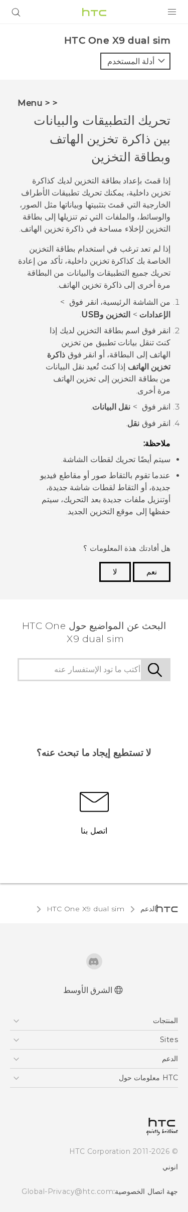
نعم (151, 571)
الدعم (148, 908)
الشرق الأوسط (88, 990)
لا (115, 571)
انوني (170, 1166)
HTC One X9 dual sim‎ (86, 908)
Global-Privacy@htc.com (67, 1191)
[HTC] (94, 12)
